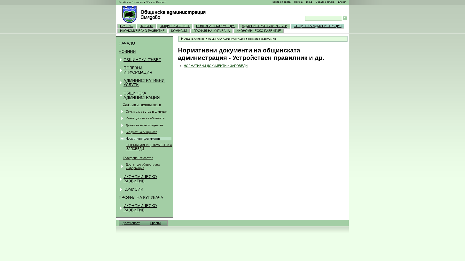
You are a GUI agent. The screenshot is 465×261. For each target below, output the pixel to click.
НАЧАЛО (126, 26)
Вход (309, 1)
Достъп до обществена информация (143, 166)
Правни (155, 223)
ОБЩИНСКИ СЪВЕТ (175, 26)
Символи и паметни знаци (142, 105)
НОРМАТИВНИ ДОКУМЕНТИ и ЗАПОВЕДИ (149, 147)
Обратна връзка (325, 1)
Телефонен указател (138, 158)
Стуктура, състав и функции (146, 111)
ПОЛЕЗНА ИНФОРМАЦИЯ (215, 26)
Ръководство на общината (145, 118)
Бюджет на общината (141, 132)
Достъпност (131, 223)
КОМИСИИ (179, 31)
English (342, 1)
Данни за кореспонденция (144, 125)
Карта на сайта (281, 1)
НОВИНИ (146, 26)
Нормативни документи (143, 138)
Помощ (298, 1)
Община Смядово (194, 38)
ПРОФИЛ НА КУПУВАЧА (212, 31)
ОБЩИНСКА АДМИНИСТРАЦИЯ (317, 26)
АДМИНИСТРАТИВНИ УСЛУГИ (264, 26)
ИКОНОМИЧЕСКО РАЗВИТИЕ (142, 31)
